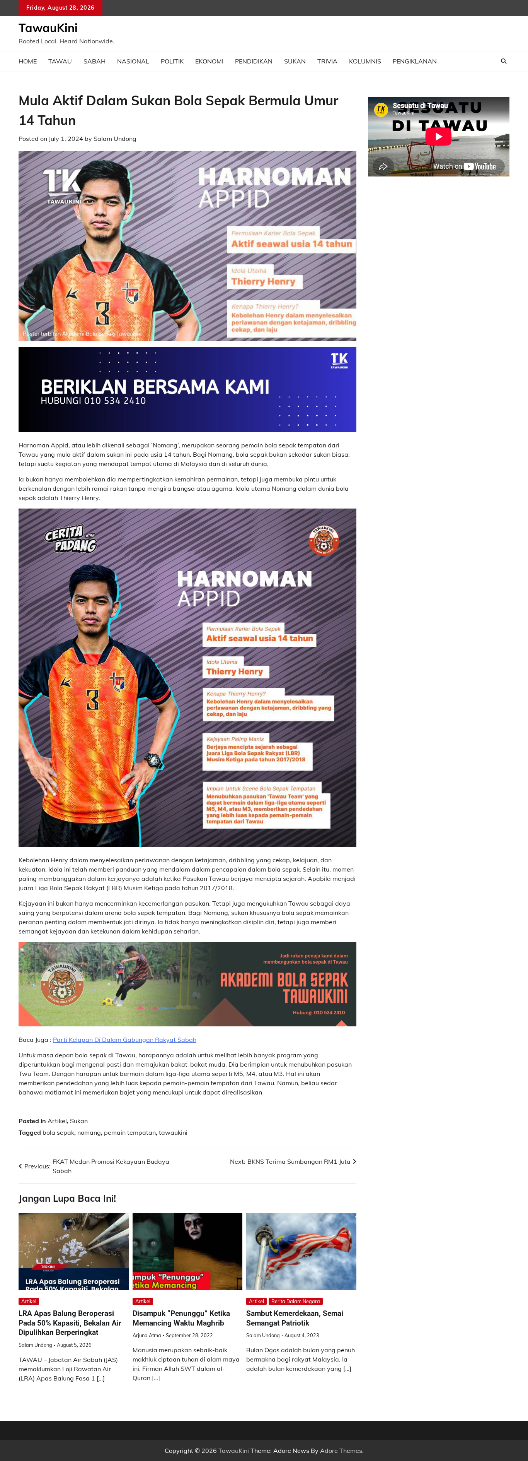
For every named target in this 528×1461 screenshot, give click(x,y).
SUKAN (295, 61)
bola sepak (58, 1132)
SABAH (94, 61)
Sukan (79, 1121)
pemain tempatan (130, 1132)
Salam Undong (115, 138)
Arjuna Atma (147, 1335)
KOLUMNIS (365, 61)
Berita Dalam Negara (295, 1301)
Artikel (57, 1121)
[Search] (503, 61)
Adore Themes (341, 1450)
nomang (89, 1132)
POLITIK (172, 61)
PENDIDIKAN (254, 61)
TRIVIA (327, 61)
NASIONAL (133, 61)
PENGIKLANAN (415, 61)
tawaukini (173, 1132)
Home (28, 61)
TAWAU (60, 61)
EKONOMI (209, 61)
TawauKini (48, 28)
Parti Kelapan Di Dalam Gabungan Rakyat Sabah (124, 1039)
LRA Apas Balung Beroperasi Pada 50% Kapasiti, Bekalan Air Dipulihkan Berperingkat (70, 1323)
